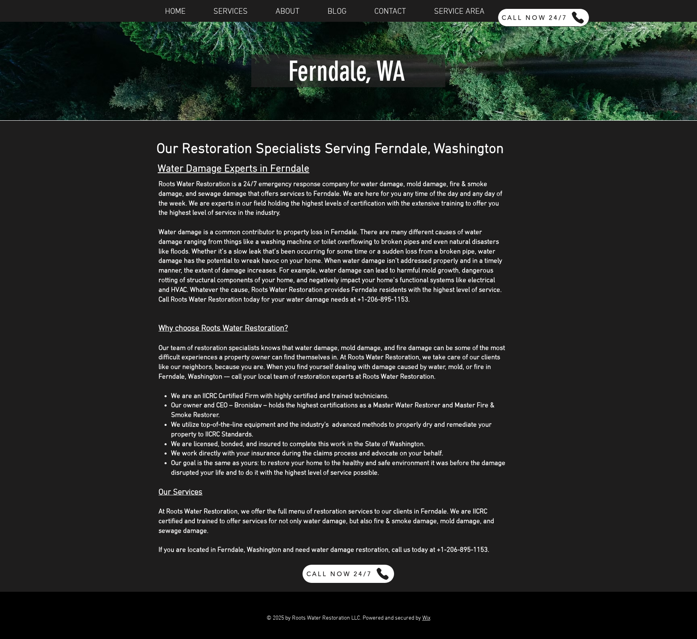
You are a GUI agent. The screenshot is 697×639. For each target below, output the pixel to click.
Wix (426, 618)
